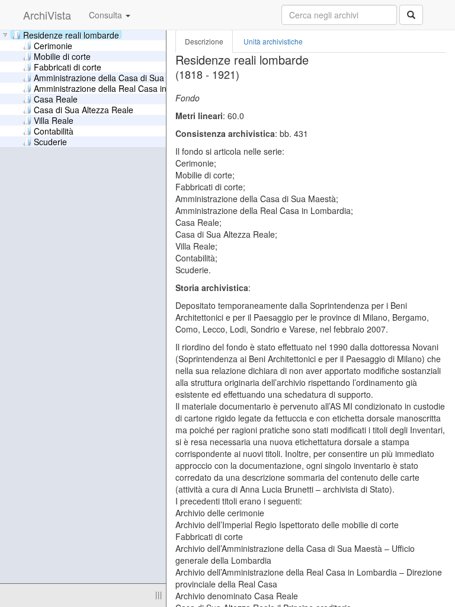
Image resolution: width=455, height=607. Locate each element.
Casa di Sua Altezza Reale (83, 109)
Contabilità (53, 130)
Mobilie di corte (62, 55)
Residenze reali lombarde (71, 34)
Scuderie (50, 141)
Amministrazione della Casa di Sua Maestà (114, 77)
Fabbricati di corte (67, 66)
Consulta (106, 15)
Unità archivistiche (273, 41)
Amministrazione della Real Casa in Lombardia (121, 87)
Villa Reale (53, 119)
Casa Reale (56, 98)
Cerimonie (53, 45)
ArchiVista (47, 15)
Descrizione (204, 41)
